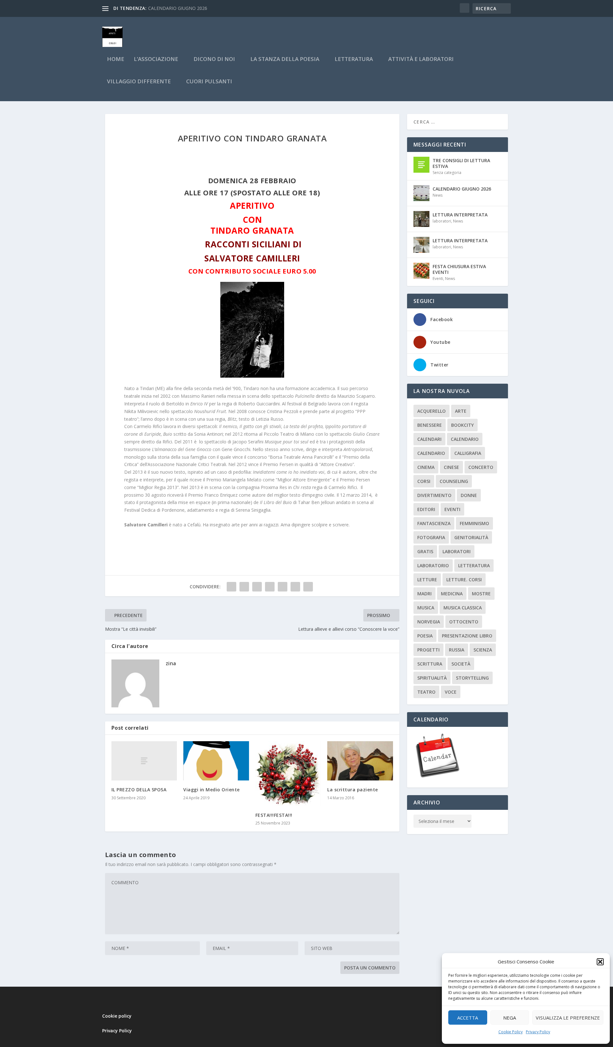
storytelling (472, 678)
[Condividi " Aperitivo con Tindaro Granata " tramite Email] (295, 586)
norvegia (428, 622)
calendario (465, 439)
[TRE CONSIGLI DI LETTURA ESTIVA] (421, 165)
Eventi (438, 278)
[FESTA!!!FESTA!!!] (288, 773)
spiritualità (432, 678)
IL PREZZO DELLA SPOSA (139, 790)
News (438, 195)
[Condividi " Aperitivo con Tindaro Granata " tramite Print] (308, 586)
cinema (426, 467)
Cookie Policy (510, 1032)
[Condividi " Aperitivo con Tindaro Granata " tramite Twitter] (244, 586)
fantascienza (433, 523)
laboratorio (433, 565)
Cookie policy (117, 1016)
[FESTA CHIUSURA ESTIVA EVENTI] (421, 271)
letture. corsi (464, 579)
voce (451, 692)
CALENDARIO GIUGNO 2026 (177, 8)
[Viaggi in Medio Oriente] (216, 760)
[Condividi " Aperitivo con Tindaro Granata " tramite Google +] (257, 586)
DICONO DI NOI (214, 59)
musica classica (462, 608)
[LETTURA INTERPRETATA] (421, 219)
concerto (480, 467)
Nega (509, 1017)
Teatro (426, 692)
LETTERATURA (354, 59)
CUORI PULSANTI (209, 82)
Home (115, 59)
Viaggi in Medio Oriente (211, 790)
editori (426, 509)
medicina (452, 594)
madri (424, 594)
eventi (452, 509)
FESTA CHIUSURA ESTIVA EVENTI (459, 269)
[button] (600, 962)
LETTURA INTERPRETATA (460, 215)
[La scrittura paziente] (360, 760)
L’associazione (156, 59)
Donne (469, 495)
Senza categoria (447, 172)
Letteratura (474, 565)
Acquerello (431, 411)
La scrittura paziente (352, 790)
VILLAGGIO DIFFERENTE (139, 82)
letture (427, 579)
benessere (429, 425)
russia (456, 650)
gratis (425, 551)
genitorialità (471, 537)
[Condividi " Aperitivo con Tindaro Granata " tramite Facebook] (231, 586)
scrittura (429, 664)
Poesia (425, 636)
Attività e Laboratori (421, 59)
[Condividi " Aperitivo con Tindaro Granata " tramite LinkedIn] (282, 586)
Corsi (423, 481)
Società (460, 664)
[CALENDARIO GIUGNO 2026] (421, 193)
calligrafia (467, 453)
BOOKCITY (462, 425)
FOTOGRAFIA (431, 537)
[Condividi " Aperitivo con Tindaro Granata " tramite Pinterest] (269, 586)
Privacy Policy (538, 1032)
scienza (482, 650)
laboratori (442, 221)
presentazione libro (467, 636)
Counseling (454, 481)
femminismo (474, 523)
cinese (451, 467)
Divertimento (434, 495)
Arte (460, 411)
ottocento (463, 622)
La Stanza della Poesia (284, 59)
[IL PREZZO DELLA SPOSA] (144, 760)
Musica (425, 608)
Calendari (429, 439)
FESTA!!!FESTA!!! (273, 815)
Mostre (481, 594)
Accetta (467, 1017)
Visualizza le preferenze (568, 1017)
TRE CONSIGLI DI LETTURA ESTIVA (461, 163)
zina (171, 663)
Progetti (428, 650)
